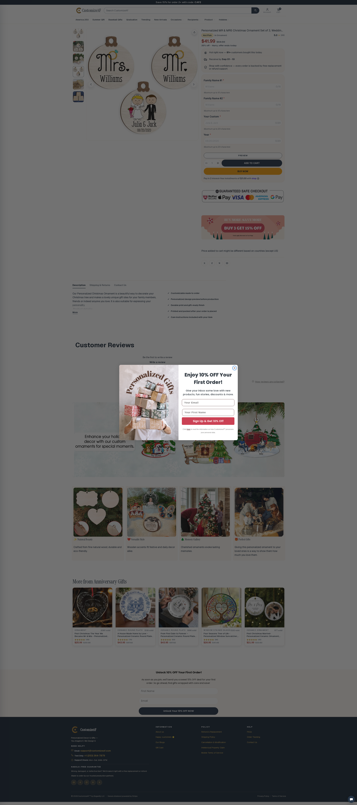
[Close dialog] (234, 368)
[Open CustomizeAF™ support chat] (351, 799)
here (188, 429)
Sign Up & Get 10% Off (208, 421)
